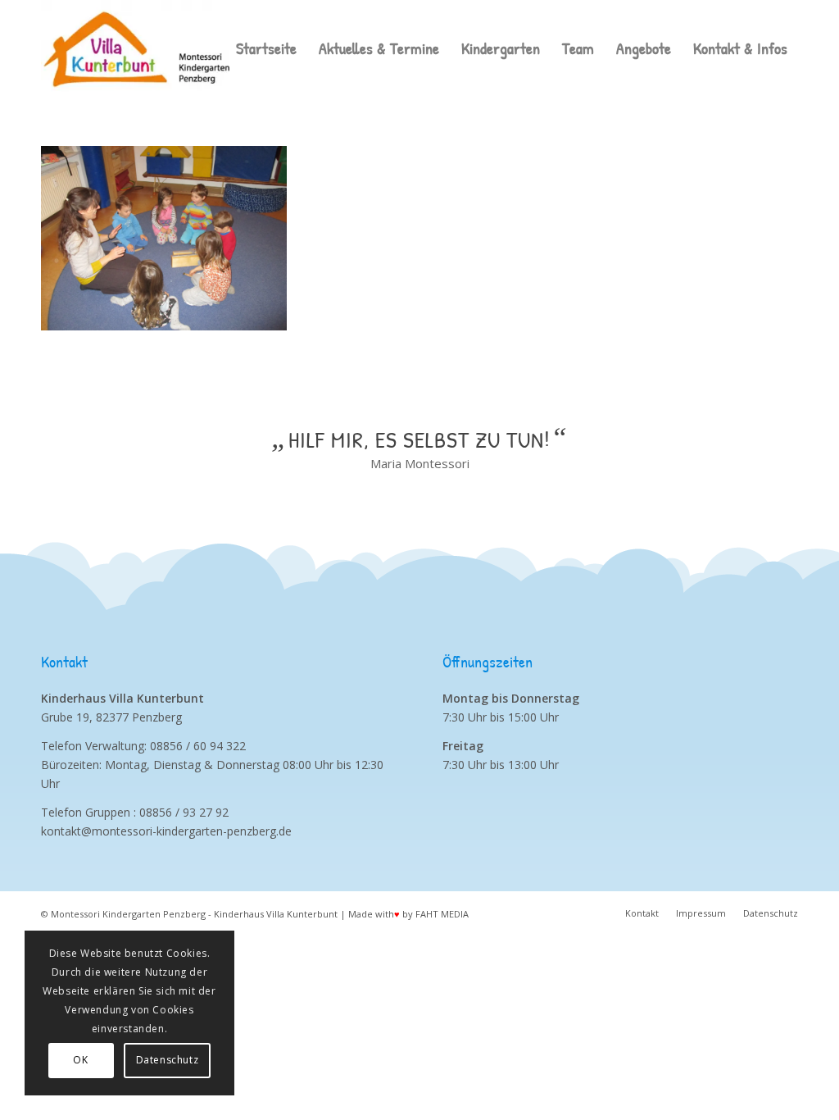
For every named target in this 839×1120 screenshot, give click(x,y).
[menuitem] (266, 48)
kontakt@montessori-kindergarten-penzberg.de (166, 831)
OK (80, 1060)
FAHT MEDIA (442, 914)
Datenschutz (167, 1060)
